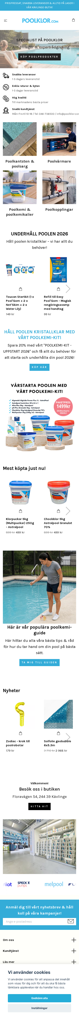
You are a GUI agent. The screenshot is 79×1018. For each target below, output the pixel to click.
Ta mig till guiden (39, 662)
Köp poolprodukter (39, 56)
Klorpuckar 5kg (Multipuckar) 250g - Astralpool (20, 523)
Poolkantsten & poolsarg (19, 163)
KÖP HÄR (39, 367)
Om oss (8, 940)
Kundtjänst (11, 951)
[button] (67, 289)
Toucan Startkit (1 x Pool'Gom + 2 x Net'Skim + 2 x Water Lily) (20, 302)
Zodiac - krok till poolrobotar (18, 743)
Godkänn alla (39, 998)
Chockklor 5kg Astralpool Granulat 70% (58, 523)
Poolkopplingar (59, 209)
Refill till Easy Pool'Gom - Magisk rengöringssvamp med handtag (57, 302)
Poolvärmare (59, 161)
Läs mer (8, 962)
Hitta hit (39, 806)
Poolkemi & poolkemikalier (20, 212)
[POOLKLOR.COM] (40, 20)
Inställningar (39, 1008)
